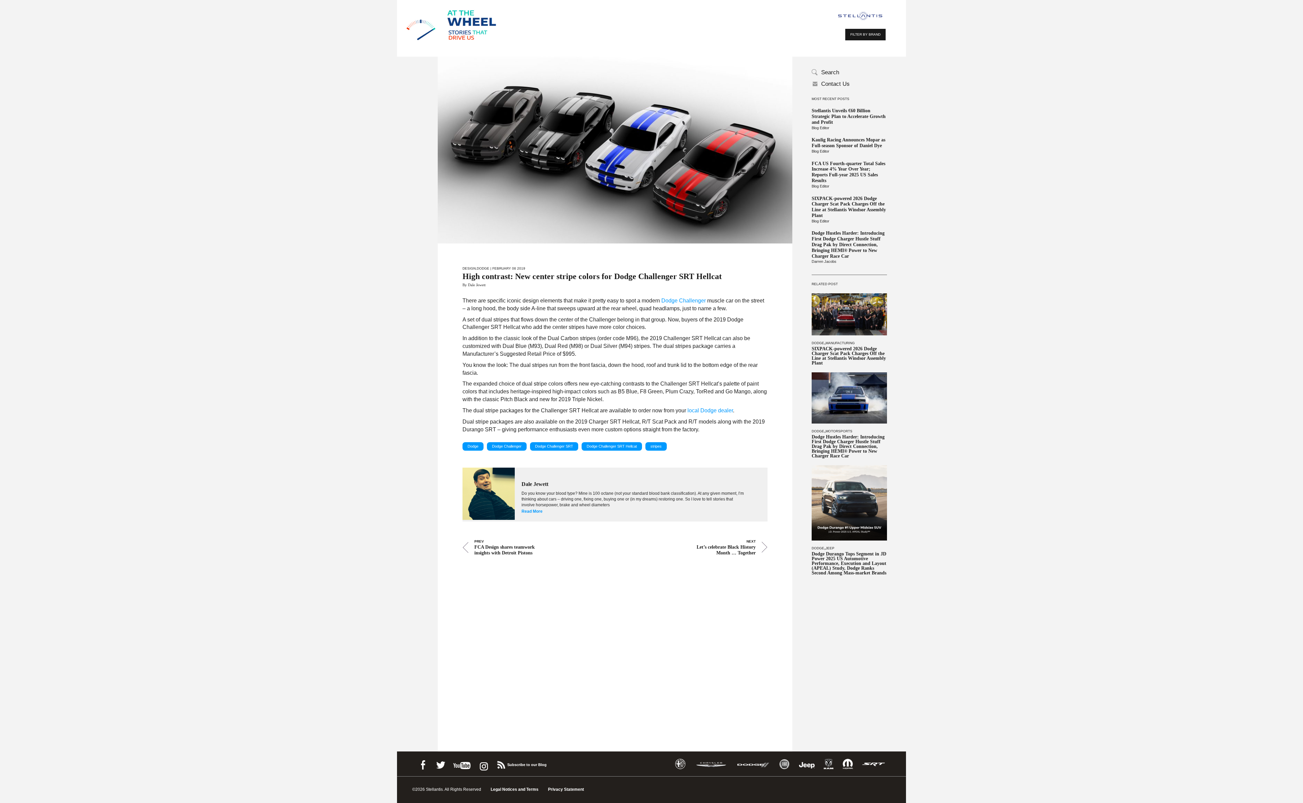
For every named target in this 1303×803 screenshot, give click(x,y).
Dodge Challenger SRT (554, 446)
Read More (532, 511)
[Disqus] (615, 644)
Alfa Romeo (680, 764)
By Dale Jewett (474, 285)
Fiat (784, 764)
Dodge (818, 343)
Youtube (462, 764)
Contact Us (835, 84)
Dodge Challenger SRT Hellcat (612, 446)
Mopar (848, 764)
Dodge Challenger (683, 300)
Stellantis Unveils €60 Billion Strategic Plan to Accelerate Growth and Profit (849, 116)
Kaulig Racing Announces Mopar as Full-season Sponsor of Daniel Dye (848, 142)
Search (830, 72)
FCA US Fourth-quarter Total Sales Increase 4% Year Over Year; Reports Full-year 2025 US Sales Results (848, 172)
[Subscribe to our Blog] (500, 764)
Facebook (422, 764)
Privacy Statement (566, 789)
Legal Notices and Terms (515, 789)
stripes (656, 446)
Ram (829, 764)
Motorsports (839, 431)
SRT (874, 764)
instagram (483, 764)
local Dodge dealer (710, 410)
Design (469, 268)
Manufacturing (840, 343)
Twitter (440, 764)
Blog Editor (820, 128)
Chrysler (711, 764)
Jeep (830, 548)
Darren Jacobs (824, 261)
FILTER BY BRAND (865, 34)
